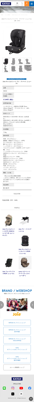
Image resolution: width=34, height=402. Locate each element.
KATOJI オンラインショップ (17, 322)
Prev (2, 305)
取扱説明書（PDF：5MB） (10, 200)
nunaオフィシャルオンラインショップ (17, 348)
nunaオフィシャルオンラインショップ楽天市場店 (17, 358)
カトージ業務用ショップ (17, 367)
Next (32, 305)
